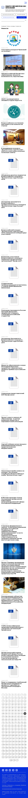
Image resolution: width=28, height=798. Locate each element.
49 (3, 713)
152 (25, 751)
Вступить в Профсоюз (8, 14)
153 (3, 754)
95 (22, 729)
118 (19, 738)
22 (18, 701)
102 (19, 732)
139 (9, 748)
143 (22, 748)
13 (15, 698)
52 (12, 713)
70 (18, 720)
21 (15, 701)
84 (12, 726)
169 (11, 760)
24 (25, 701)
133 (15, 745)
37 (15, 707)
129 (3, 745)
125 (15, 741)
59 (9, 717)
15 (22, 698)
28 (12, 704)
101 (15, 732)
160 (25, 754)
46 (18, 710)
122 (6, 741)
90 (6, 729)
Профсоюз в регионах (8, 17)
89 (3, 729)
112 (25, 735)
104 (25, 732)
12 (12, 698)
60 (12, 717)
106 (6, 735)
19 (9, 701)
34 (6, 707)
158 (19, 754)
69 (15, 720)
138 (6, 748)
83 (9, 726)
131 (9, 745)
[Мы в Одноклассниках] (6, 770)
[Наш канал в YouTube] (10, 770)
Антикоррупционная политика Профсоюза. (12, 788)
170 (14, 760)
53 (15, 713)
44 (12, 710)
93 (15, 729)
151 (22, 751)
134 (19, 745)
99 (9, 732)
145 (3, 751)
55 (22, 713)
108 (12, 735)
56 (25, 713)
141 (15, 748)
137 (3, 748)
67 (9, 720)
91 (9, 729)
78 (18, 723)
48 (25, 710)
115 (9, 738)
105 (3, 735)
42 (6, 710)
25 (3, 704)
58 (6, 717)
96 (25, 729)
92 (12, 729)
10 (6, 698)
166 (19, 757)
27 (9, 704)
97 (3, 732)
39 (22, 707)
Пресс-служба (11, 26)
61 (15, 717)
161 (3, 757)
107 (9, 735)
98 (6, 732)
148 (12, 751)
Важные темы (21, 17)
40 (25, 707)
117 (15, 738)
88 (25, 726)
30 (18, 704)
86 (18, 726)
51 (9, 713)
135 (22, 745)
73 (3, 723)
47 (22, 710)
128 (25, 741)
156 (12, 754)
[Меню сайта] (25, 3)
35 (9, 707)
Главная (3, 26)
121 (3, 741)
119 (22, 738)
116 (12, 738)
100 (12, 732)
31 (22, 704)
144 (25, 748)
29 (15, 704)
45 (15, 710)
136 (25, 745)
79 (22, 723)
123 (9, 741)
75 (9, 723)
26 (6, 704)
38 (18, 707)
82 (6, 726)
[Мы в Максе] (17, 770)
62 (18, 717)
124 (12, 741)
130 (6, 745)
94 (18, 729)
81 (3, 726)
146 (6, 751)
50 (6, 713)
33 (3, 707)
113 (3, 738)
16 (25, 698)
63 (22, 717)
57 (3, 717)
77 (15, 723)
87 (22, 726)
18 (6, 701)
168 (25, 757)
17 (3, 701)
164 (12, 757)
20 (12, 701)
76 (12, 723)
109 (15, 735)
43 (9, 710)
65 (3, 720)
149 (15, 751)
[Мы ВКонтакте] (3, 770)
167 (22, 757)
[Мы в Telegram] (13, 770)
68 (12, 720)
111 (22, 735)
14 (18, 698)
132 (12, 745)
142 (19, 748)
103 (22, 732)
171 (17, 760)
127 (22, 741)
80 (25, 723)
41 (3, 710)
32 (25, 704)
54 (18, 713)
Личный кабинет (21, 14)
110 (19, 735)
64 (25, 717)
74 (6, 723)
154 (6, 754)
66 (6, 720)
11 (9, 698)
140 (12, 748)
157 (15, 754)
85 (15, 726)
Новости (18, 26)
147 (9, 751)
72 (25, 720)
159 (22, 754)
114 (6, 738)
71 (22, 720)
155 (9, 754)
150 (19, 751)
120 (25, 738)
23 (22, 701)
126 (19, 741)
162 (6, 757)
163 (9, 757)
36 (12, 707)
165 (15, 757)
